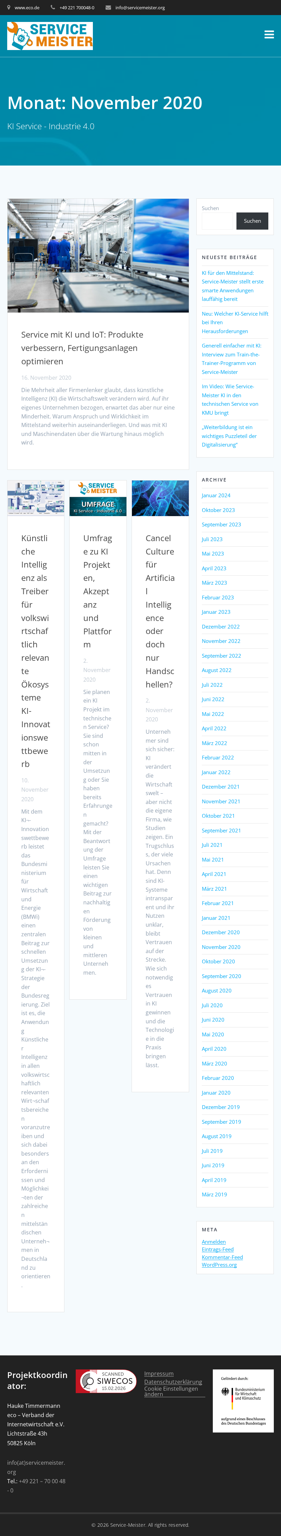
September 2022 (221, 655)
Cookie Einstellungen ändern (171, 1391)
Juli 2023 (212, 539)
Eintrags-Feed (218, 1249)
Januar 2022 (216, 772)
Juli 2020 (212, 1005)
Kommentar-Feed (222, 1257)
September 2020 (221, 976)
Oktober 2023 (218, 510)
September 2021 (221, 830)
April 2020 (214, 1048)
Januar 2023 (216, 611)
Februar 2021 (218, 903)
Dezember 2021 (221, 786)
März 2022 (214, 743)
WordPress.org (219, 1265)
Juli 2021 (212, 844)
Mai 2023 (213, 553)
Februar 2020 (218, 1077)
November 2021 (221, 801)
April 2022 (214, 728)
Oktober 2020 (218, 961)
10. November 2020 (35, 790)
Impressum (159, 1374)
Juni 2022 (213, 699)
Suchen (210, 208)
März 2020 (214, 1063)
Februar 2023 (218, 597)
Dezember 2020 (221, 932)
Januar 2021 (216, 917)
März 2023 (214, 582)
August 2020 (217, 990)
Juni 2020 (213, 1019)
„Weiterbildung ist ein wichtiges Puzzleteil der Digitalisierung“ (229, 436)
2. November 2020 (97, 670)
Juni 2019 (213, 1165)
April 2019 (214, 1180)
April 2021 (214, 873)
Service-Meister (128, 1525)
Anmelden (214, 1242)
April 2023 (214, 568)
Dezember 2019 (221, 1107)
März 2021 (214, 888)
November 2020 (221, 946)
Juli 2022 (212, 684)
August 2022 (217, 670)
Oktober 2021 (218, 815)
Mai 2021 (213, 859)
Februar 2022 (218, 757)
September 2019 (221, 1121)
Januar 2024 (216, 495)
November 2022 (221, 640)
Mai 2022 (213, 713)
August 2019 (217, 1136)
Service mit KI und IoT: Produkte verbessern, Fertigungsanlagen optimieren (82, 348)
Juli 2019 (212, 1150)
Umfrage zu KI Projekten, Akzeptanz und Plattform (97, 591)
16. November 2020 (46, 377)
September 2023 (221, 524)
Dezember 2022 (221, 626)
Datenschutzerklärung (173, 1382)
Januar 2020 (216, 1092)
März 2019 (214, 1194)
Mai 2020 (213, 1034)
